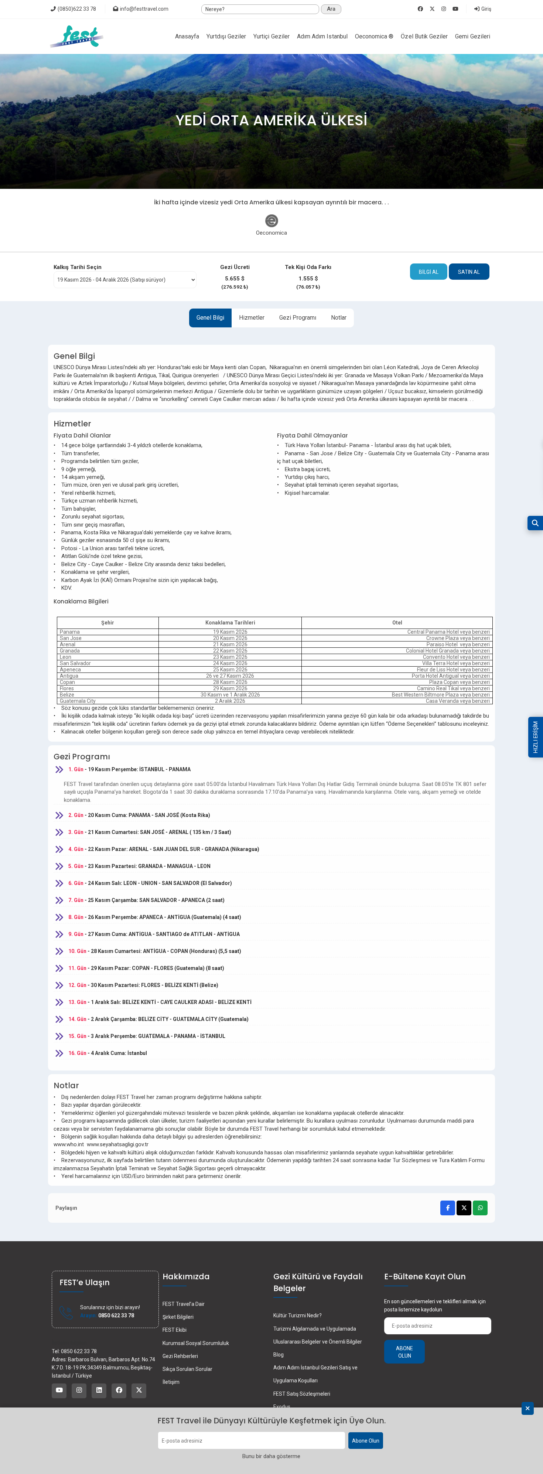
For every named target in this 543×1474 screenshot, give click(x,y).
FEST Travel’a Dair (184, 1304)
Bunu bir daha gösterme (271, 1456)
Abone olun (404, 1352)
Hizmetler (251, 317)
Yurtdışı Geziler (226, 36)
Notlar (338, 317)
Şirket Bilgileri (178, 1317)
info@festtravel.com (144, 9)
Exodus (281, 1407)
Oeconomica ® (374, 36)
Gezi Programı (297, 317)
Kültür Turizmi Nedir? (297, 1315)
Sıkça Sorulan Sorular (187, 1369)
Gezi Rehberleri (180, 1356)
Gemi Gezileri (472, 36)
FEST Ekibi (175, 1330)
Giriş (485, 9)
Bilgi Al (428, 272)
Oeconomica (271, 232)
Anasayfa (187, 36)
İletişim (171, 1382)
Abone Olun (365, 1441)
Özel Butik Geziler (424, 36)
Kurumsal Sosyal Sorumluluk (196, 1343)
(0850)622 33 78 (76, 9)
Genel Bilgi (210, 317)
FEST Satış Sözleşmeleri (301, 1394)
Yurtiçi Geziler (271, 36)
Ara (331, 9)
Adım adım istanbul (322, 36)
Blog (278, 1355)
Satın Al (469, 272)
